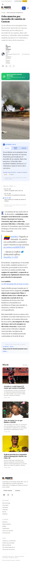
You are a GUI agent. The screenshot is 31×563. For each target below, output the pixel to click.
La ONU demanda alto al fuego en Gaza (14, 284)
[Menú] (28, 8)
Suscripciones (6, 532)
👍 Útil (5, 174)
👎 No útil (11, 174)
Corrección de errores (8, 549)
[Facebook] (4, 495)
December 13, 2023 (11, 257)
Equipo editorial (6, 524)
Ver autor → (26, 365)
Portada (3, 12)
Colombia (5, 509)
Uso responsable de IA (8, 547)
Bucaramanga (6, 503)
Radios (4, 526)
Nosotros (4, 522)
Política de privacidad (8, 543)
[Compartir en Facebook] (2, 66)
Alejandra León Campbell (8, 48)
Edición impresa (8, 490)
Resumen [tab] (7, 148)
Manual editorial (6, 545)
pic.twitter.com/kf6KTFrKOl (14, 247)
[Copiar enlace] (10, 66)
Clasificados (5, 528)
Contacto (17, 490)
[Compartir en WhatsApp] (6, 66)
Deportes (4, 514)
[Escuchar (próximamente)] (13, 66)
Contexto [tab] (24, 148)
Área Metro (5, 505)
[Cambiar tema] (2, 4)
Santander (5, 507)
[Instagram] (8, 495)
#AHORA (14, 236)
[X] (12, 495)
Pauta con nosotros (7, 530)
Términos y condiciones (9, 540)
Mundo (4, 511)
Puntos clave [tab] (15, 148)
